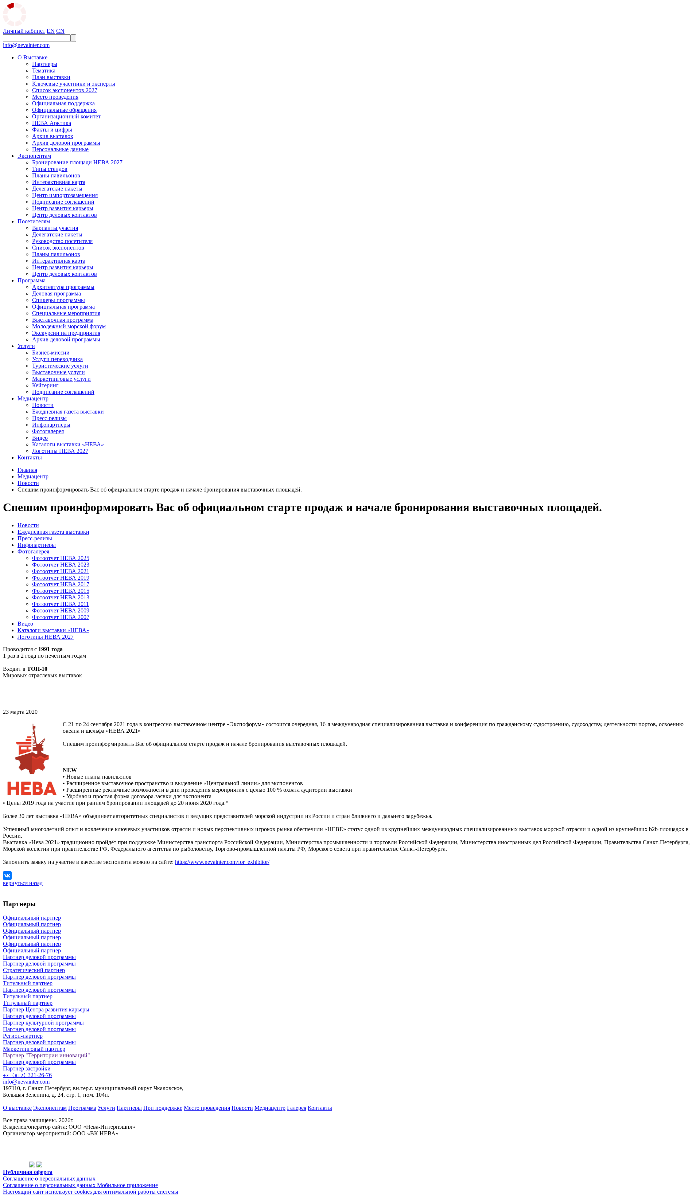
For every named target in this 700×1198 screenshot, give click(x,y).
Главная (27, 470)
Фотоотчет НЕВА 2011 (60, 604)
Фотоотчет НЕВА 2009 (60, 610)
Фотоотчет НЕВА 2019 (60, 578)
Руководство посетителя (62, 241)
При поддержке (162, 1108)
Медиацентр (33, 398)
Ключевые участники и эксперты (73, 84)
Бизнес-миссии (51, 352)
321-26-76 (27, 1075)
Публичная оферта (27, 1172)
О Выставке (32, 57)
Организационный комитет (66, 116)
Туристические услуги (60, 366)
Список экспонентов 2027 (64, 90)
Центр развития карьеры (62, 208)
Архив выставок (52, 136)
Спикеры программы (58, 300)
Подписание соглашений (63, 202)
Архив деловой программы (66, 143)
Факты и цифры (52, 129)
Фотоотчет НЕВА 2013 (60, 597)
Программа (32, 280)
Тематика (43, 70)
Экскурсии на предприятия (66, 333)
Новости (43, 405)
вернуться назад (23, 883)
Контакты (30, 457)
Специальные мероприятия (66, 313)
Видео (40, 438)
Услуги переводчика (57, 359)
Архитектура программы (63, 287)
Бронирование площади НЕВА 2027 (77, 162)
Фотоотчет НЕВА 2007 (60, 617)
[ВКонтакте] (7, 875)
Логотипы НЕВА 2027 (60, 451)
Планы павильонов (56, 175)
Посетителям (34, 221)
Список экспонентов (58, 247)
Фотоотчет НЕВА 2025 (60, 558)
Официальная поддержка (63, 103)
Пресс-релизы (49, 418)
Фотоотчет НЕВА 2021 (60, 571)
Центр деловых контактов (64, 215)
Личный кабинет (24, 31)
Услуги (26, 346)
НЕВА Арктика (51, 123)
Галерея (296, 1108)
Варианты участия (55, 228)
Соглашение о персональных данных (49, 1178)
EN (51, 31)
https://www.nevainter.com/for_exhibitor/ (222, 862)
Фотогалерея (48, 431)
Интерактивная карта (58, 182)
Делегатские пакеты (57, 188)
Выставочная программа (62, 320)
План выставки (51, 77)
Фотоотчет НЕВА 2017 (60, 584)
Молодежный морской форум (69, 326)
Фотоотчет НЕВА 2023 (60, 564)
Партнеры (44, 64)
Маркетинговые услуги (61, 379)
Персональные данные (60, 149)
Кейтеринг (45, 385)
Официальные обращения (64, 110)
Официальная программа (63, 307)
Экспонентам (34, 156)
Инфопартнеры (51, 425)
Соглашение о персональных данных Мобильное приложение (80, 1185)
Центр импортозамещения (65, 195)
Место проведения (55, 97)
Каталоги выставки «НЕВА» (68, 444)
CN (60, 31)
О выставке (17, 1108)
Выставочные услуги (58, 372)
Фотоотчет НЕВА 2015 (60, 591)
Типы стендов (49, 169)
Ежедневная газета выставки (68, 411)
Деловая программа (56, 293)
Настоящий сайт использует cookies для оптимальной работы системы (90, 1192)
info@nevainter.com (26, 45)
